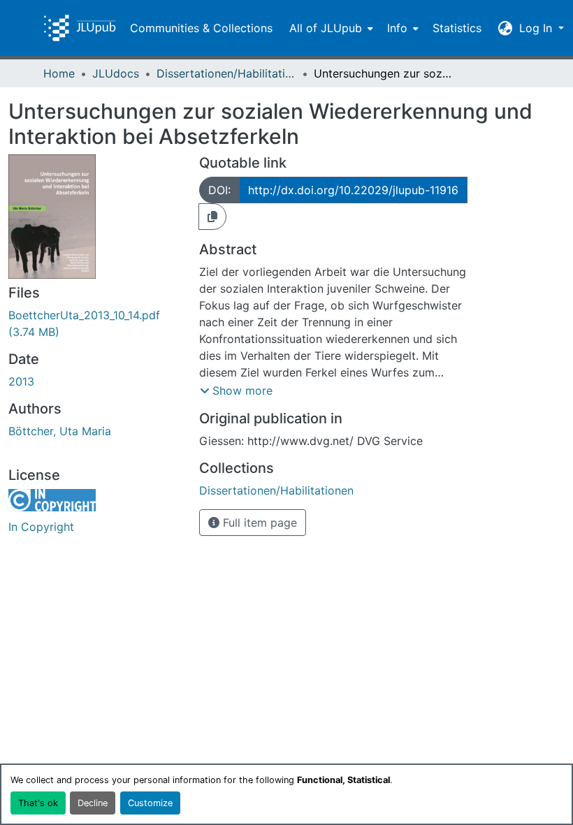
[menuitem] (329, 28)
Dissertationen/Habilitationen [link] (226, 73)
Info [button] (397, 28)
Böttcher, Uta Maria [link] (59, 431)
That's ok (38, 803)
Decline (93, 803)
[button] (79, 28)
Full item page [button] (258, 523)
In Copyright (41, 527)
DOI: (219, 190)
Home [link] (59, 73)
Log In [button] (537, 28)
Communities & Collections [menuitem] (201, 28)
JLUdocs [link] (115, 73)
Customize (150, 803)
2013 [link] (21, 381)
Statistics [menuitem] (457, 28)
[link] (95, 323)
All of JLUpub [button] (325, 28)
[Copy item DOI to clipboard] (212, 216)
